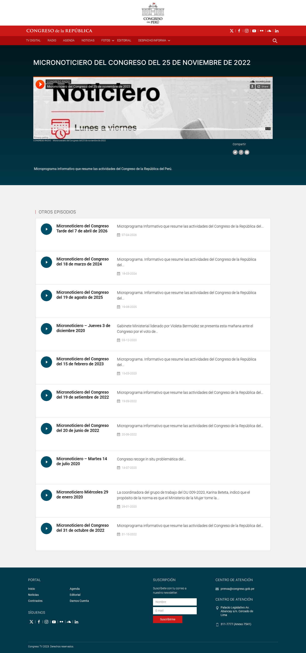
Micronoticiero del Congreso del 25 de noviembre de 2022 (79, 140)
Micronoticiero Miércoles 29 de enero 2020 (82, 494)
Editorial (124, 40)
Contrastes (35, 600)
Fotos (105, 40)
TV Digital (33, 40)
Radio (52, 40)
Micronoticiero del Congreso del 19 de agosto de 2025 (82, 295)
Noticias (88, 40)
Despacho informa (152, 40)
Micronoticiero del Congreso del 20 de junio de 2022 (82, 428)
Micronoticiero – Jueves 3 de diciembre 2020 (83, 328)
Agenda (69, 40)
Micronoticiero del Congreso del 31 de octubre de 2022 (82, 528)
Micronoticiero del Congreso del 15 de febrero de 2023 (82, 361)
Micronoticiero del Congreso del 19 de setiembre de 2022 (82, 395)
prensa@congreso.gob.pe (237, 588)
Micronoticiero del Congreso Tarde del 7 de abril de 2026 (82, 228)
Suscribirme (167, 619)
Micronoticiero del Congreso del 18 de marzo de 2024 (82, 261)
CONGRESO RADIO (42, 140)
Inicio (31, 588)
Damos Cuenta (79, 600)
